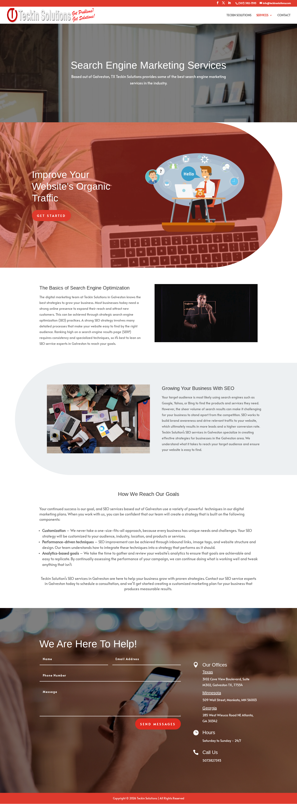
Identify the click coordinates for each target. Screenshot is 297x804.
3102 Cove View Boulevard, (222, 679)
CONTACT (284, 15)
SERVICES (262, 15)
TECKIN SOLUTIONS (238, 15)
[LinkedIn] (229, 4)
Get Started (51, 215)
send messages (158, 724)
